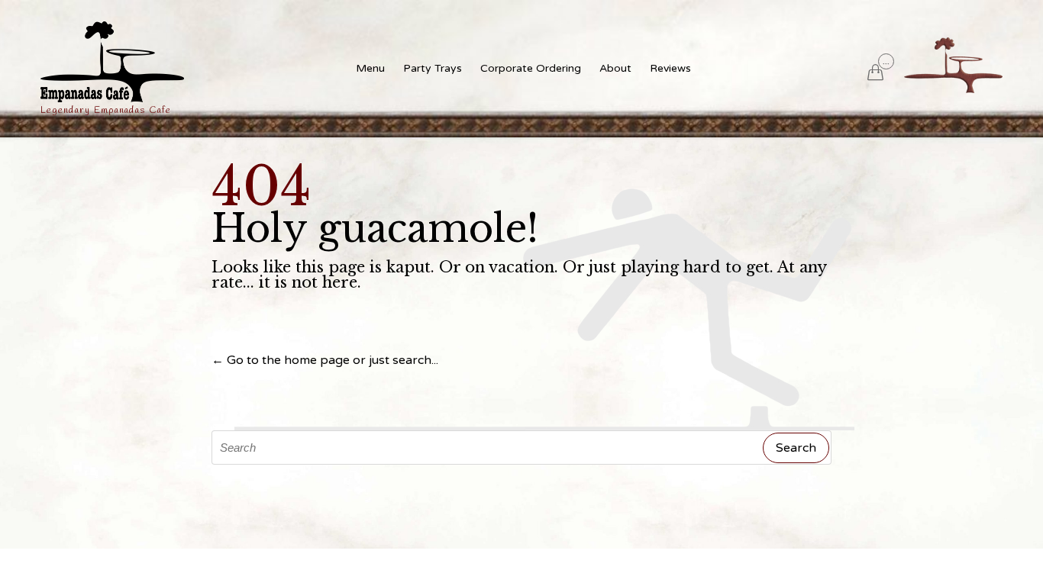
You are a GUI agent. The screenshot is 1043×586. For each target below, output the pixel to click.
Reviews (670, 68)
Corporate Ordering (530, 68)
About (615, 68)
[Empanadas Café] (112, 61)
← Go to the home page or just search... (325, 360)
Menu (370, 68)
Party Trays (432, 68)
